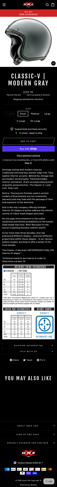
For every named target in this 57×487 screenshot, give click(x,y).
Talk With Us (28, 351)
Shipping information (28, 345)
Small (23, 113)
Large (47, 113)
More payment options (28, 155)
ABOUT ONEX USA (27, 426)
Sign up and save (27, 434)
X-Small (10, 113)
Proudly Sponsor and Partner (27, 443)
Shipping (17, 99)
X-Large (21, 121)
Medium (35, 113)
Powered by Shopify (28, 485)
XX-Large (35, 121)
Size (28, 109)
